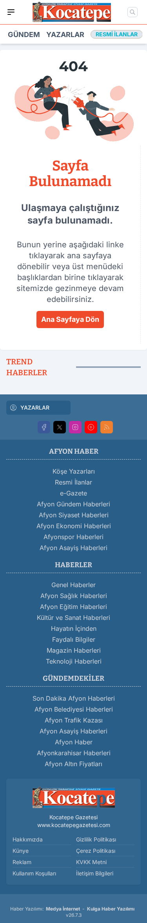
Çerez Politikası (95, 850)
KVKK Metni (91, 862)
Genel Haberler (73, 585)
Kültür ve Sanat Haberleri (73, 617)
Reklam (22, 862)
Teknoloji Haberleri (74, 661)
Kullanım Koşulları (34, 873)
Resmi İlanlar (73, 482)
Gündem (24, 34)
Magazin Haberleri (74, 650)
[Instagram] (75, 427)
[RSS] (106, 427)
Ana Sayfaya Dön (70, 319)
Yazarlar (65, 34)
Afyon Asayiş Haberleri (73, 548)
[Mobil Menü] (11, 12)
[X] (59, 427)
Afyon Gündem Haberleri (73, 504)
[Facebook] (44, 427)
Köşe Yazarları (74, 471)
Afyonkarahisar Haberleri (74, 753)
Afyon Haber (74, 742)
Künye (21, 850)
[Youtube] (91, 427)
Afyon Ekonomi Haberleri (73, 526)
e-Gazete (73, 493)
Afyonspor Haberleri (73, 537)
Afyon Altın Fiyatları (73, 764)
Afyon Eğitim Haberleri (73, 607)
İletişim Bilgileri (94, 873)
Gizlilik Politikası (96, 839)
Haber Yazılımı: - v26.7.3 (72, 912)
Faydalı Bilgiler (73, 639)
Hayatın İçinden (73, 628)
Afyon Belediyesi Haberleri (73, 709)
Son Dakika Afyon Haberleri (74, 698)
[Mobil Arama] (132, 12)
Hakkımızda (28, 839)
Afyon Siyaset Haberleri (74, 515)
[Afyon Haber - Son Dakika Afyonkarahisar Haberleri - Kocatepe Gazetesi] (74, 797)
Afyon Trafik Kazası (74, 720)
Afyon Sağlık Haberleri (73, 596)
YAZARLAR (34, 407)
